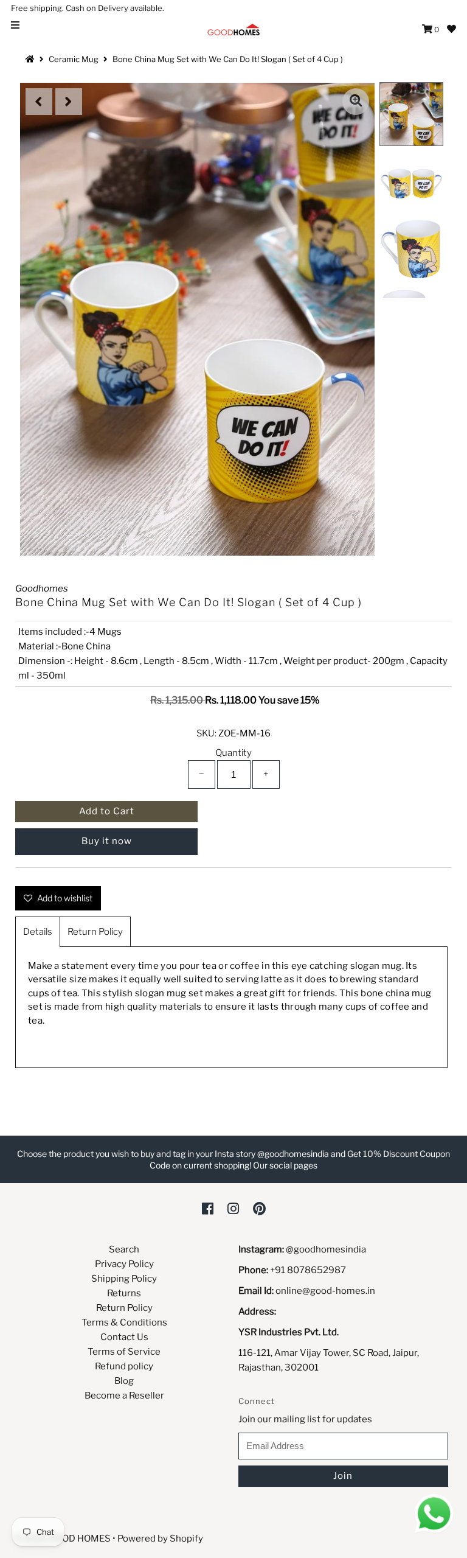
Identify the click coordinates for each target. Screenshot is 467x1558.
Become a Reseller (124, 1395)
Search (124, 1249)
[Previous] (39, 101)
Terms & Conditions (124, 1322)
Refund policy (124, 1366)
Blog (124, 1380)
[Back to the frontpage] (32, 59)
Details (37, 931)
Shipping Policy (124, 1278)
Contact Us (124, 1337)
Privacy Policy (124, 1264)
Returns (124, 1293)
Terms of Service (124, 1351)
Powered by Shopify (160, 1538)
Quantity (233, 752)
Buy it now (106, 841)
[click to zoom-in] (355, 101)
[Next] (68, 101)
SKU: (206, 733)
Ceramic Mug (74, 59)
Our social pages (285, 1165)
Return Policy (95, 931)
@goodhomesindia (326, 1249)
